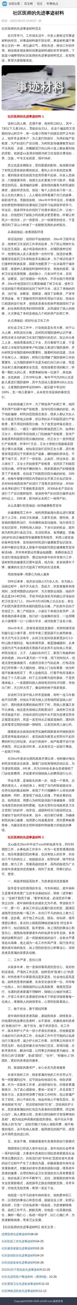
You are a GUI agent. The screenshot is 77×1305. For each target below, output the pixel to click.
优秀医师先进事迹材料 (16, 1234)
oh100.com (46, 1301)
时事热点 (52, 3)
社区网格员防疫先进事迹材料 (20, 1290)
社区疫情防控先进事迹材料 (19, 1255)
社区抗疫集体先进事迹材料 (19, 1262)
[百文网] (4, 4)
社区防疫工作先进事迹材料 (19, 1241)
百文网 (28, 3)
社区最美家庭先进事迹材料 (19, 1248)
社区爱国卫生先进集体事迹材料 (22, 1283)
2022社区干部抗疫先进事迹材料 (22, 1269)
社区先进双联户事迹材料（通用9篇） (25, 1276)
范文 (40, 3)
